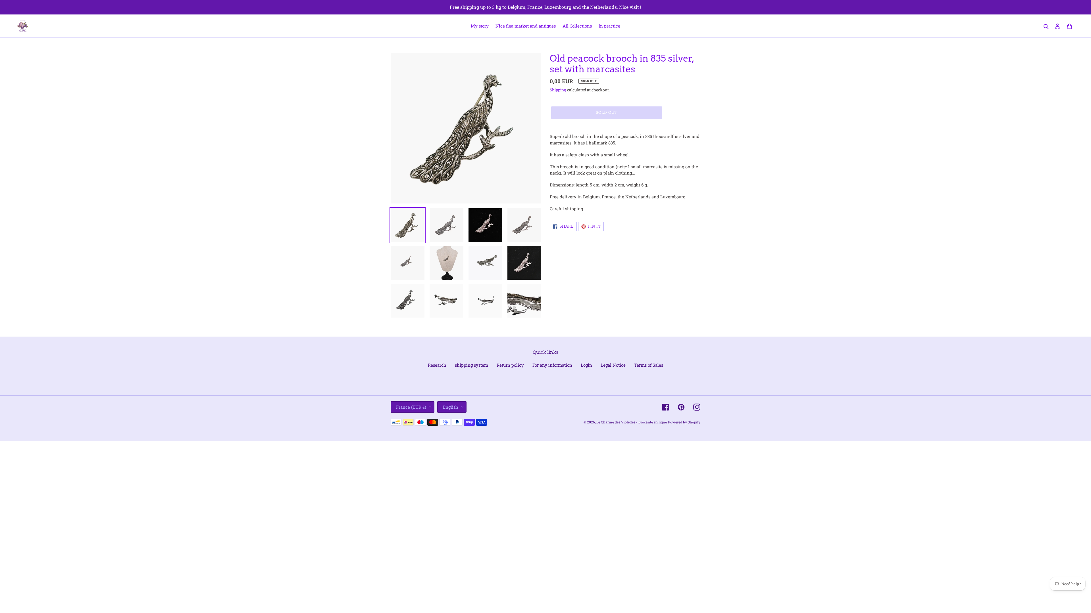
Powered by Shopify (684, 422)
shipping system (471, 365)
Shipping (558, 90)
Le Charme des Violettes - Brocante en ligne (631, 422)
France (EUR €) (411, 407)
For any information (552, 365)
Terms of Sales (648, 365)
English (450, 407)
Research (437, 365)
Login (586, 365)
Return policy (510, 365)
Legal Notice (613, 365)
